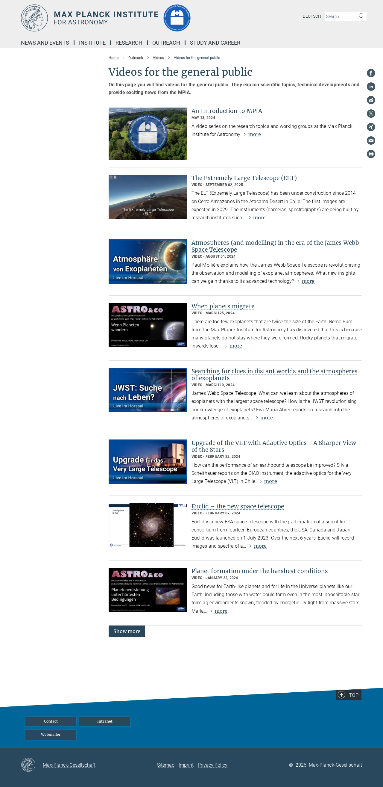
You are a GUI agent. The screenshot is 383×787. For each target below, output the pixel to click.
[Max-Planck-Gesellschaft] (32, 765)
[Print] (371, 153)
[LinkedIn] (371, 86)
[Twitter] (371, 113)
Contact (51, 721)
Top (353, 695)
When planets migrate (223, 306)
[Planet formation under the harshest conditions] (148, 590)
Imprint (186, 765)
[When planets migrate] (148, 325)
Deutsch (312, 16)
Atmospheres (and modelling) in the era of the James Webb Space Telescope (275, 246)
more (254, 134)
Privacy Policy (212, 765)
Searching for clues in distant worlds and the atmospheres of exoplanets (275, 375)
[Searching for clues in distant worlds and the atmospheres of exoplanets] (148, 390)
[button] (127, 631)
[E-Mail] (371, 140)
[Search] (360, 16)
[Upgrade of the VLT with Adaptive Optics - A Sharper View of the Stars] (148, 461)
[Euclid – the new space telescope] (148, 525)
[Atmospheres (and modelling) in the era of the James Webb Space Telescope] (148, 261)
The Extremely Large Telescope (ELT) (244, 178)
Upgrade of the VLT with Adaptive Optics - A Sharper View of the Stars (274, 446)
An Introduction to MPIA (227, 110)
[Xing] (371, 127)
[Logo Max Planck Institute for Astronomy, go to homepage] (133, 17)
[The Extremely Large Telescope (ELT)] (148, 197)
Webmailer (51, 734)
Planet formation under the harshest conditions (260, 571)
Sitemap (165, 765)
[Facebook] (371, 73)
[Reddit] (371, 100)
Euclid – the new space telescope (238, 506)
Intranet (105, 721)
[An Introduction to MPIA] (148, 134)
